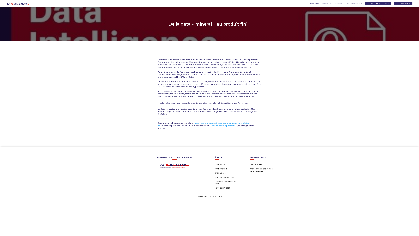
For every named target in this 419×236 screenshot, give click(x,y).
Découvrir (314, 3)
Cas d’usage (339, 3)
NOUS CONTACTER (222, 188)
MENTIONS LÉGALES (258, 165)
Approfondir (326, 3)
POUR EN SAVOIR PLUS (224, 177)
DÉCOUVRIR (220, 165)
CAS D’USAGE (220, 173)
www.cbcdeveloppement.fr (224, 126)
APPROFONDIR (221, 169)
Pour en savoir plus (354, 3)
